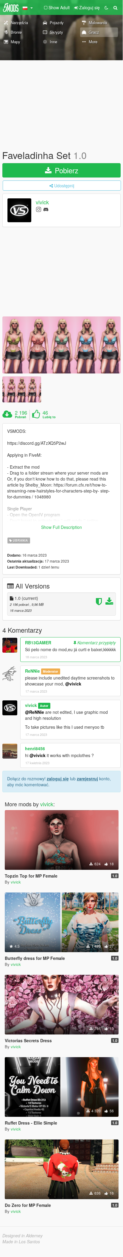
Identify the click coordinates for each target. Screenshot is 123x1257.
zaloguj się (58, 779)
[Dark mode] (106, 7)
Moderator (50, 671)
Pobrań (20, 417)
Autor (44, 705)
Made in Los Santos (21, 1241)
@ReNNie (34, 712)
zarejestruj (87, 779)
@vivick (73, 684)
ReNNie (32, 671)
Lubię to (49, 417)
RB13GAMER (38, 643)
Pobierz (65, 170)
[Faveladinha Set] (61, 344)
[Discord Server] (46, 209)
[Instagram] (38, 209)
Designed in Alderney (22, 1236)
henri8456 (35, 748)
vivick (42, 202)
